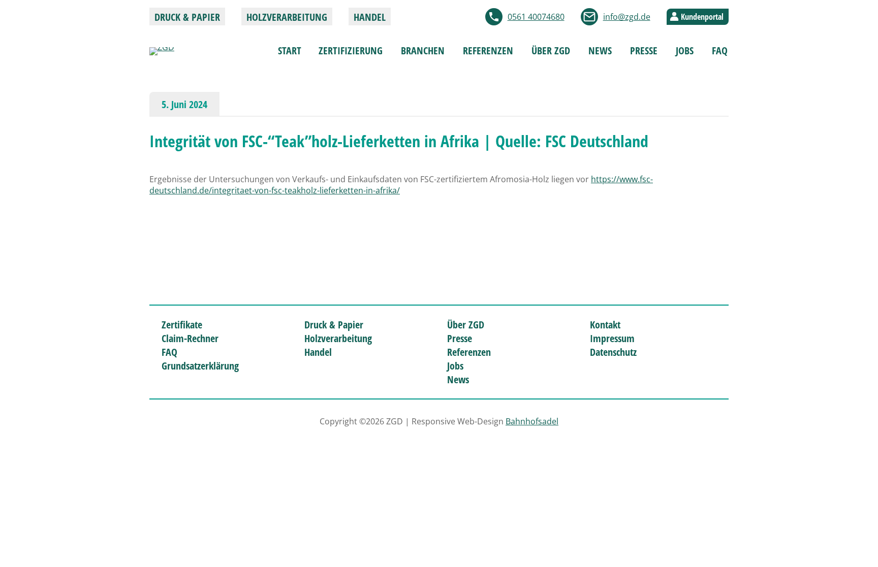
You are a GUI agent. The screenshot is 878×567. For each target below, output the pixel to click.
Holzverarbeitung (286, 17)
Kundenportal (702, 16)
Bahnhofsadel (532, 421)
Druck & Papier (187, 17)
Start (289, 50)
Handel (370, 17)
